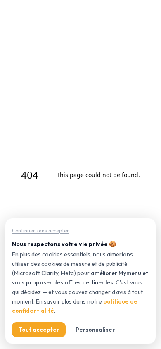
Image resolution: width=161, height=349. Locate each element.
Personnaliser (95, 329)
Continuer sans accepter (40, 230)
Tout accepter (39, 329)
